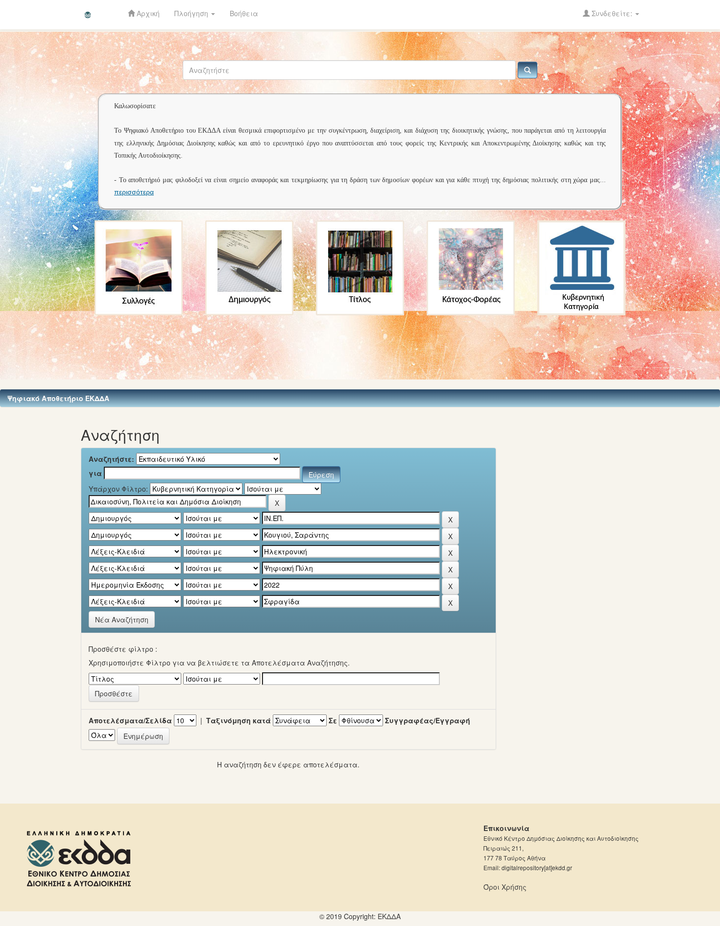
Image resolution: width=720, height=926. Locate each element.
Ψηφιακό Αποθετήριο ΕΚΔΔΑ (58, 398)
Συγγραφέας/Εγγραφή (427, 720)
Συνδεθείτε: (612, 13)
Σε (333, 720)
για (95, 473)
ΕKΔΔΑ (389, 916)
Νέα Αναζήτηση (121, 619)
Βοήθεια (244, 13)
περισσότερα (134, 192)
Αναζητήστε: (111, 459)
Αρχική (147, 13)
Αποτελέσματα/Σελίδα (130, 720)
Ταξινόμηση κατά (238, 720)
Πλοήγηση (192, 13)
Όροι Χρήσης (505, 887)
